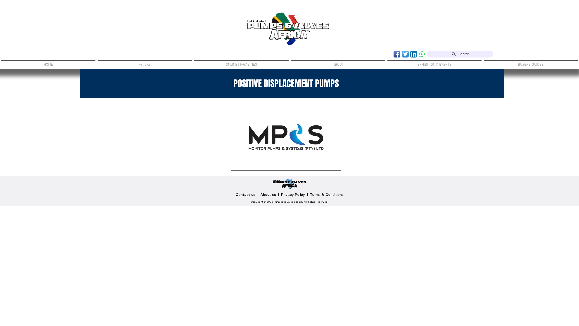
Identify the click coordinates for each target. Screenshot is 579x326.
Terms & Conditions (327, 195)
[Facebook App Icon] (397, 54)
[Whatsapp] (422, 54)
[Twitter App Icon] (405, 54)
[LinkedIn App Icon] (413, 54)
